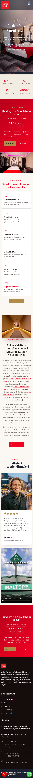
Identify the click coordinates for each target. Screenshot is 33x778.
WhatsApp (23, 143)
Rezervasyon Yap (16, 301)
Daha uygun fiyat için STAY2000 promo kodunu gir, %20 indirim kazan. (17, 727)
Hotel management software (11, 73)
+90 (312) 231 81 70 (12, 753)
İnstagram (7, 699)
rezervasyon (22, 438)
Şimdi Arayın (10, 143)
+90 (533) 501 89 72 (12, 756)
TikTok (6, 706)
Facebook (7, 710)
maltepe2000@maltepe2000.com (16, 762)
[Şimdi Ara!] (4, 774)
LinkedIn (7, 713)
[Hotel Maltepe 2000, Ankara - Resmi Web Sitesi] (5, 5)
